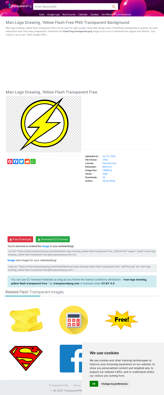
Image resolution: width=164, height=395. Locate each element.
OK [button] (94, 383)
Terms (77, 385)
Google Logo (53, 14)
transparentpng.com (66, 283)
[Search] (114, 6)
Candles (94, 14)
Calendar (83, 14)
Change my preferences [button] (114, 383)
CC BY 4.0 (108, 283)
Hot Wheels (107, 14)
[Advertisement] (82, 63)
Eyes (41, 14)
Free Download (21, 239)
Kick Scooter (69, 14)
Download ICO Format (54, 239)
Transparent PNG (58, 385)
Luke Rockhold (123, 14)
